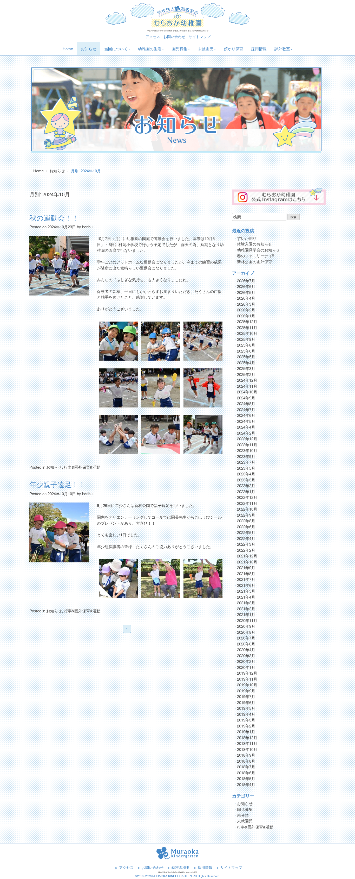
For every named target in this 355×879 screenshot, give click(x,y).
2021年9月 (246, 567)
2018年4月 (246, 784)
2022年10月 (247, 509)
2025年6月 (246, 351)
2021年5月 (246, 591)
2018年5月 (246, 778)
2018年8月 (246, 761)
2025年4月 (246, 362)
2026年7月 (246, 280)
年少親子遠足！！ (57, 484)
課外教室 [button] (282, 48)
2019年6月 (246, 702)
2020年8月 (246, 632)
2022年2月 (246, 550)
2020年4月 (246, 649)
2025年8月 (246, 345)
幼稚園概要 (181, 867)
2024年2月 (246, 433)
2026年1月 (246, 315)
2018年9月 (246, 755)
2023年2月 (246, 485)
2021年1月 (246, 614)
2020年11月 (247, 620)
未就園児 (245, 821)
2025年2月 (246, 374)
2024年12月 (247, 380)
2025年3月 (246, 368)
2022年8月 (246, 520)
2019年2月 (246, 726)
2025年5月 (246, 356)
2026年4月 (246, 298)
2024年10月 (247, 391)
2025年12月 (247, 321)
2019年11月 (247, 679)
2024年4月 (246, 427)
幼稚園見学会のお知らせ (258, 250)
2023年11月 (247, 444)
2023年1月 (246, 491)
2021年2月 (246, 608)
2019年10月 (247, 684)
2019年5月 (246, 708)
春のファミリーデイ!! (255, 255)
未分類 (243, 815)
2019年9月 (246, 690)
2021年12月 (247, 555)
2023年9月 (246, 456)
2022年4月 (246, 538)
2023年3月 (246, 479)
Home (70, 48)
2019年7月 (246, 696)
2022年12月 (247, 497)
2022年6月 (246, 526)
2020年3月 (246, 655)
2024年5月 (246, 421)
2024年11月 (247, 386)
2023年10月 (247, 450)
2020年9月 (246, 626)
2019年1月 (246, 731)
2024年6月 (246, 415)
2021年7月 (246, 579)
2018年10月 (247, 749)
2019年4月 (246, 714)
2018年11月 (247, 743)
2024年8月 (246, 403)
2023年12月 (247, 438)
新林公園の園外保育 (254, 261)
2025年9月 (246, 339)
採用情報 (259, 48)
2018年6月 (246, 772)
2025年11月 (247, 327)
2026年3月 (246, 304)
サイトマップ (200, 36)
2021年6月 (246, 585)
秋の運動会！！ (54, 217)
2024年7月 (246, 409)
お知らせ (88, 48)
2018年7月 (246, 766)
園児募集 (245, 809)
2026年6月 (246, 286)
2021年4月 (246, 597)
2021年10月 (247, 561)
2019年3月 (246, 720)
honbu (87, 226)
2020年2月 (246, 661)
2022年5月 (246, 532)
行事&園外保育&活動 (82, 467)
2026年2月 (246, 309)
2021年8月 (246, 573)
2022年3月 (246, 544)
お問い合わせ (174, 36)
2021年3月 (246, 602)
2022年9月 (246, 515)
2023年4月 (246, 473)
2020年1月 (246, 667)
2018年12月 (247, 737)
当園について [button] (116, 48)
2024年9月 (246, 397)
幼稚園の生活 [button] (149, 48)
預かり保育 (233, 48)
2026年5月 (246, 292)
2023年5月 (246, 468)
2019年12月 (247, 673)
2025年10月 (247, 333)
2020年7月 (246, 638)
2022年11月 (247, 503)
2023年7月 (246, 462)
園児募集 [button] (179, 48)
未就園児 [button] (205, 48)
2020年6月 (246, 643)
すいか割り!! (248, 238)
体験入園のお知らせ (254, 244)
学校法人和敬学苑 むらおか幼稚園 (177, 15)
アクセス (153, 36)
